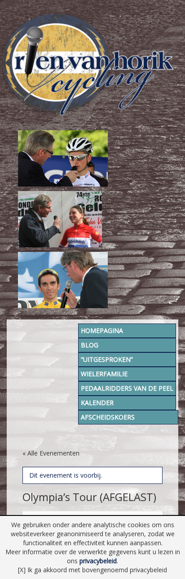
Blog (89, 345)
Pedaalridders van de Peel (127, 388)
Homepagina (102, 330)
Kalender (97, 402)
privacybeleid (98, 560)
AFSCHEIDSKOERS (108, 417)
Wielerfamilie (104, 373)
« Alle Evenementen (50, 453)
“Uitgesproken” (107, 359)
